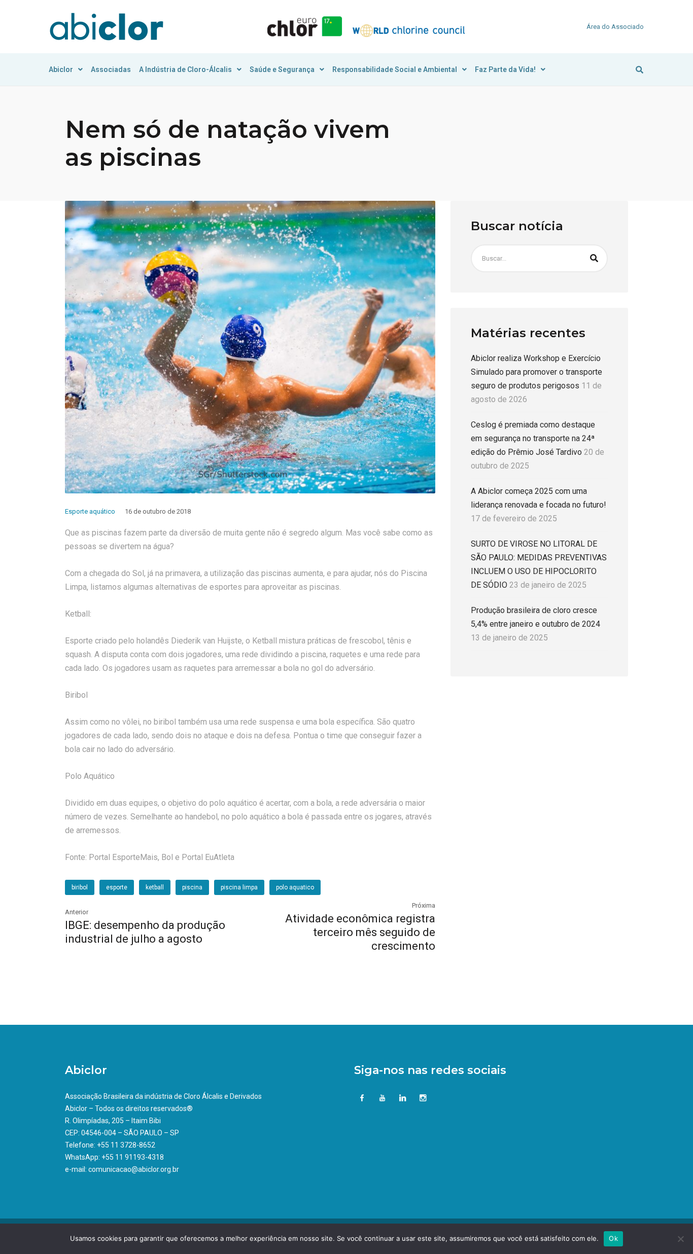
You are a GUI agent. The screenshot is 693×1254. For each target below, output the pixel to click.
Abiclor (61, 69)
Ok (613, 1238)
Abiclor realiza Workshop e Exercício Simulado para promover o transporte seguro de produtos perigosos (536, 371)
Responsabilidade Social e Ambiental (394, 69)
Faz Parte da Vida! (505, 69)
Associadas (111, 69)
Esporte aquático (90, 511)
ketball (155, 887)
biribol (80, 887)
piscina (192, 887)
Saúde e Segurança (282, 69)
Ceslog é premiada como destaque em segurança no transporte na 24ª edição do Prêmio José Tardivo (533, 438)
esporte (116, 887)
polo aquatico (295, 887)
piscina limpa (239, 887)
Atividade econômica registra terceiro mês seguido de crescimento (360, 932)
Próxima (423, 905)
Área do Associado (615, 26)
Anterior (76, 912)
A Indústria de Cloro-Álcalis (185, 69)
